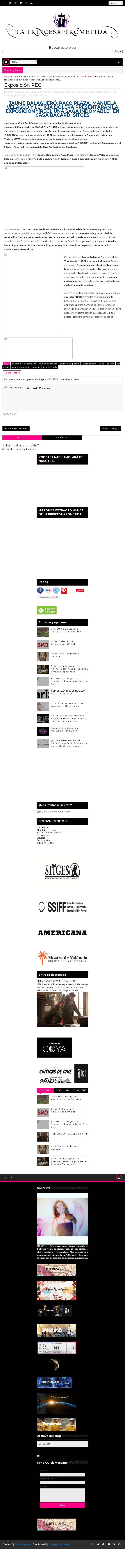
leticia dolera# (89, 363)
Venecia (41, 837)
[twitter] (10, 3)
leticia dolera (80, 76)
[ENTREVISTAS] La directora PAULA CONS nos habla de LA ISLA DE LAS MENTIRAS (68, 718)
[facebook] (4, 3)
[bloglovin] (20, 3)
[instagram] (26, 3)
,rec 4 (109, 92)
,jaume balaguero (79, 92)
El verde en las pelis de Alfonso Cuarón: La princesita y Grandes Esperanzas (69, 669)
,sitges (29, 95)
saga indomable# (21, 367)
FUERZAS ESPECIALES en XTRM (57, 981)
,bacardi (37, 92)
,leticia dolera (95, 92)
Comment (80, 1090)
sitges (25, 79)
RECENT (45, 1090)
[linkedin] (31, 3)
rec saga (107, 76)
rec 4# (110, 363)
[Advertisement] (62, 775)
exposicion (28, 76)
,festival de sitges (62, 92)
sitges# (36, 367)
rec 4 (97, 76)
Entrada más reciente (16, 428)
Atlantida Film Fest (47, 830)
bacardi (16, 76)
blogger (22, 438)
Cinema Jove (43, 835)
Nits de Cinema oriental (49, 832)
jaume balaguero (63, 76)
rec (91, 76)
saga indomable (12, 79)
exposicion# (30, 363)
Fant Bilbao (43, 827)
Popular (62, 1090)
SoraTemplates (23, 1544)
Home (7, 76)
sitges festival (37, 79)
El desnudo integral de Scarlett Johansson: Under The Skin (69, 681)
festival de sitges (44, 76)
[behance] (114, 1544)
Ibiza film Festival (46, 843)
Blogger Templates (59, 1544)
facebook (61, 438)
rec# (102, 363)
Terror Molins (43, 840)
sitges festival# (50, 367)
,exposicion (47, 92)
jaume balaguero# (69, 363)
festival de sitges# (48, 363)
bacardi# (16, 363)
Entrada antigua (110, 428)
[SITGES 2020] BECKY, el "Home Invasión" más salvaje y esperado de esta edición (69, 743)
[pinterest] (15, 3)
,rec (104, 92)
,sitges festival (39, 95)
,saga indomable (17, 95)
